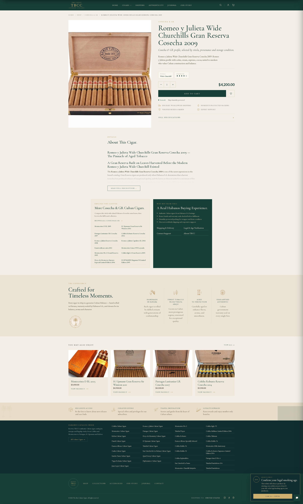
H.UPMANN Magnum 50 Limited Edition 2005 (133, 261)
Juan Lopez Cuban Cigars (120, 466)
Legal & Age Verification (194, 227)
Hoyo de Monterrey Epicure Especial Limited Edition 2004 (105, 261)
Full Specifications (169, 117)
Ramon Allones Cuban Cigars (121, 446)
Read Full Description (124, 188)
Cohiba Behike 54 (212, 441)
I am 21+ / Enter (273, 496)
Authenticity (156, 5)
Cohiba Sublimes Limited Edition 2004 (219, 431)
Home (115, 5)
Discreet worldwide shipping (176, 105)
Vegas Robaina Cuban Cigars (121, 461)
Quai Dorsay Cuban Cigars (151, 456)
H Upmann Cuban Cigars (151, 441)
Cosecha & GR (91, 15)
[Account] (228, 5)
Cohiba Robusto (180, 436)
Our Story (186, 5)
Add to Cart (192, 93)
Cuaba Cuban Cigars (119, 451)
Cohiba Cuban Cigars (119, 426)
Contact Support (164, 233)
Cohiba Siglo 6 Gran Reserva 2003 (133, 253)
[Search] (220, 5)
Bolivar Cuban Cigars (119, 436)
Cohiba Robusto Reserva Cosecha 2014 (133, 234)
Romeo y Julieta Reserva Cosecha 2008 (106, 242)
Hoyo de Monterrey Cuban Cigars (154, 436)
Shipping (140, 5)
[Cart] (233, 5)
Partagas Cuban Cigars (150, 431)
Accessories (116, 483)
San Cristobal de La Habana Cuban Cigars (157, 451)
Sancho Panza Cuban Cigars (121, 456)
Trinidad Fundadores (213, 468)
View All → (229, 345)
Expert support (208, 110)
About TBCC (189, 233)
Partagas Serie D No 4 (213, 458)
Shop (79, 15)
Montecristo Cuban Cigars (120, 431)
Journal (171, 5)
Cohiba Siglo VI (211, 426)
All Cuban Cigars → (78, 439)
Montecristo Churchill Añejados (185, 468)
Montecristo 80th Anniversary (215, 446)
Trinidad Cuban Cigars (150, 446)
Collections (99, 483)
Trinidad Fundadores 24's (214, 463)
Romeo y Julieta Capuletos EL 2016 (133, 241)
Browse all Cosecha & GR (109, 221)
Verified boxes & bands (173, 110)
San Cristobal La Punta (182, 463)
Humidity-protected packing (215, 105)
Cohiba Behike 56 (181, 446)
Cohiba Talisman (211, 436)
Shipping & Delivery (165, 227)
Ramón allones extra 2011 (103, 248)
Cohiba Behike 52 (181, 451)
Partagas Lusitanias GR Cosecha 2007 (106, 234)
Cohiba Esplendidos (181, 458)
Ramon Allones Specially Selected (186, 441)
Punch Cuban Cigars (118, 441)
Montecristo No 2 (181, 426)
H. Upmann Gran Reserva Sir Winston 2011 (131, 227)
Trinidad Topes (180, 431)
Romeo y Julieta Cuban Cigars (153, 426)
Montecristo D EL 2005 (103, 226)
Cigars (125, 5)
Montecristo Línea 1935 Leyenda (132, 248)
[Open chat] (297, 498)
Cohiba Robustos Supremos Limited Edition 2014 (218, 452)
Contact (159, 483)
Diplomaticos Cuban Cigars (152, 461)
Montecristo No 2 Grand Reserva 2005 (106, 254)
